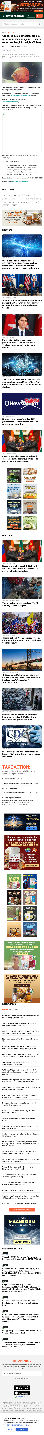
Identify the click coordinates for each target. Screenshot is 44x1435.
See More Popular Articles (22, 1210)
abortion (8, 55)
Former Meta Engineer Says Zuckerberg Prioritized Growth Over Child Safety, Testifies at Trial (20, 1081)
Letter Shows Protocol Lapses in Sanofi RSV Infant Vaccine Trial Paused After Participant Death (21, 1055)
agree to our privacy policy (17, 1425)
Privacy (12, 1404)
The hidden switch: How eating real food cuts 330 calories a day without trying (20, 1176)
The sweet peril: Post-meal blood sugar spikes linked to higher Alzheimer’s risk (19, 1183)
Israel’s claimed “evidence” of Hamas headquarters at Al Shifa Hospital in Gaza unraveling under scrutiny (19, 717)
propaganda (28, 56)
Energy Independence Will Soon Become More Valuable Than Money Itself (21, 1332)
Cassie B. (14, 337)
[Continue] (39, 1373)
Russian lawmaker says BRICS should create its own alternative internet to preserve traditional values (20, 458)
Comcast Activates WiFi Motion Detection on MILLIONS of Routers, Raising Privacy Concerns (19, 1048)
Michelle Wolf (19, 56)
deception (15, 55)
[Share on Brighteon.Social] (4, 50)
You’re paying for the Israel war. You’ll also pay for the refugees (20, 604)
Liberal (31, 55)
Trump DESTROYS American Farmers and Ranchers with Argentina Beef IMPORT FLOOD (21, 1258)
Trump (4, 58)
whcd (9, 58)
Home (4, 32)
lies (35, 55)
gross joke (22, 55)
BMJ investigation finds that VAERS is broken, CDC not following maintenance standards (21, 754)
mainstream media (8, 56)
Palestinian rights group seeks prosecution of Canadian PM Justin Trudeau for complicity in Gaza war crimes (19, 344)
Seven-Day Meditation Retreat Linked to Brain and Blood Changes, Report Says (20, 1017)
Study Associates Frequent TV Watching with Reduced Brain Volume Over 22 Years (19, 1152)
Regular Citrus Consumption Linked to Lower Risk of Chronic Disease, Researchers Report (20, 1197)
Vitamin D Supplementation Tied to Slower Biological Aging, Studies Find (18, 1168)
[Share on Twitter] (11, 50)
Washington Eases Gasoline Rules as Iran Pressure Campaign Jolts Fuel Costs (21, 1063)
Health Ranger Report (11, 1249)
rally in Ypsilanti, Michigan (20, 96)
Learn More (9, 1430)
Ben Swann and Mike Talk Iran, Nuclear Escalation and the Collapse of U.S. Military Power (20, 1303)
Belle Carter (14, 258)
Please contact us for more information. (15, 804)
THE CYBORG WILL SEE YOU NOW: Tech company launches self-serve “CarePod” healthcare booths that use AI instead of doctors (21, 383)
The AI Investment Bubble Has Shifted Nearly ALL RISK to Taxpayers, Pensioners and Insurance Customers (21, 1344)
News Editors (15, 46)
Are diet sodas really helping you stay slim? (17, 1190)
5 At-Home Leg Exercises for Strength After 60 (19, 1204)
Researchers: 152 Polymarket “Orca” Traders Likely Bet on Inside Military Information (21, 1088)
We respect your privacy (22, 1378)
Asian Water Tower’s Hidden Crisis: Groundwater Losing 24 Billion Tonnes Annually (20, 1096)
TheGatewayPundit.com (10, 102)
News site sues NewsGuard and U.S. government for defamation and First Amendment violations (20, 421)
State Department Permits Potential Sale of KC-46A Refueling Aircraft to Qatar (20, 1024)
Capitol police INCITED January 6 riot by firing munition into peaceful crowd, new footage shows (21, 640)
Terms (18, 1404)
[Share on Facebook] (7, 50)
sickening (36, 56)
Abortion (11, 32)
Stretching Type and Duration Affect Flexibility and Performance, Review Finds (21, 1160)
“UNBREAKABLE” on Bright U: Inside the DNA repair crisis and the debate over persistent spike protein (20, 1072)
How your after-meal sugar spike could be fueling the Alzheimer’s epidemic (20, 1104)
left (27, 55)
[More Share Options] (14, 50)
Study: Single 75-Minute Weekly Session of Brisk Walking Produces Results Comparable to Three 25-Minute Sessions (21, 1144)
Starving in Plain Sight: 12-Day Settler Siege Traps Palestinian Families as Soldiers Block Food (20, 1032)
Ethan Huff (14, 297)
